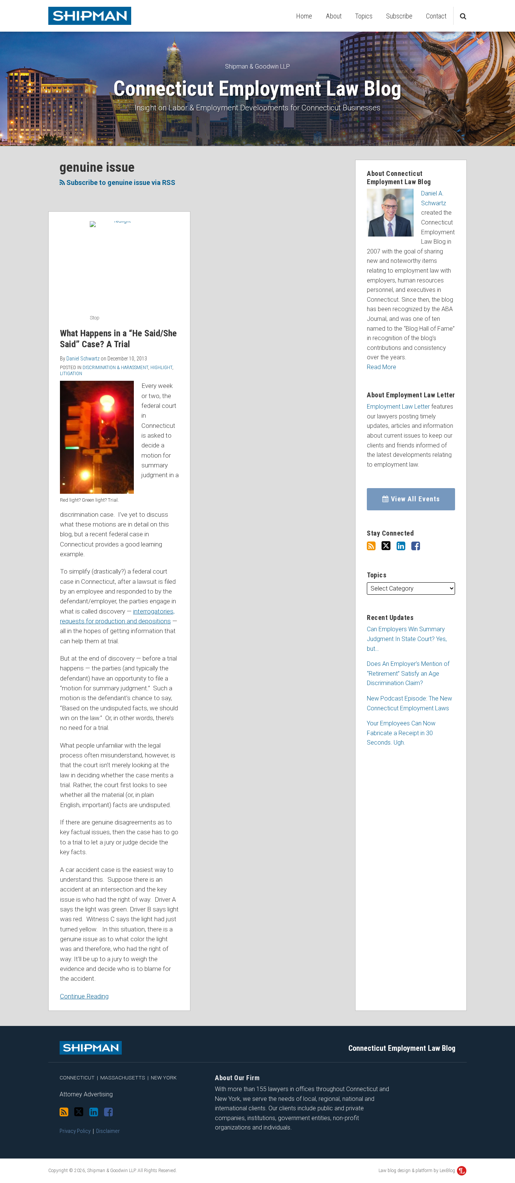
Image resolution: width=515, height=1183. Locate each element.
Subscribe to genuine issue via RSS (120, 182)
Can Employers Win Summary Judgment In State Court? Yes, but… (407, 639)
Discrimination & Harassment (115, 367)
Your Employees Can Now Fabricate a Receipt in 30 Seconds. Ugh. (401, 733)
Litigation (71, 373)
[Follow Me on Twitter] (386, 545)
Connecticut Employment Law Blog (257, 88)
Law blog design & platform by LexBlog (417, 1170)
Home (304, 16)
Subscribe (399, 16)
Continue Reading (84, 995)
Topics (363, 16)
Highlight (161, 367)
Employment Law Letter (398, 406)
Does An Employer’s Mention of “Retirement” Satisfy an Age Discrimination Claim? (408, 673)
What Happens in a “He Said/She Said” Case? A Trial (118, 339)
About (334, 16)
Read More (381, 367)
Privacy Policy (75, 1131)
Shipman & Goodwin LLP (257, 66)
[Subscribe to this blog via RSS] (371, 546)
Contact (436, 16)
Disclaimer (108, 1131)
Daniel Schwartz (83, 359)
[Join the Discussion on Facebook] (415, 546)
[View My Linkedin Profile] (401, 546)
